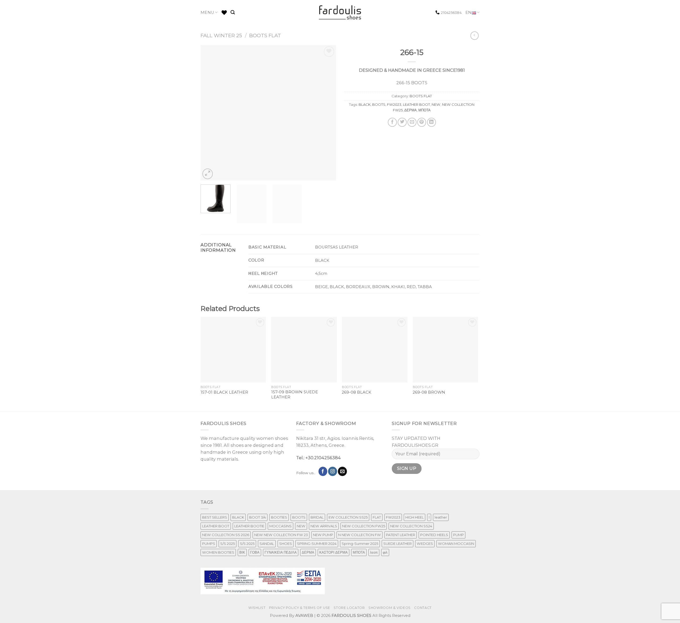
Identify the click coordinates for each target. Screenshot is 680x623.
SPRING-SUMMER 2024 (317, 543)
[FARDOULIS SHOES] (340, 12)
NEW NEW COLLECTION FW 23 (281, 535)
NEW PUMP (323, 535)
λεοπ (374, 552)
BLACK (365, 104)
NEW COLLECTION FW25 (363, 526)
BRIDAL (317, 517)
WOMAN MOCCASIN (456, 543)
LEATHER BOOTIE (249, 526)
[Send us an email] (342, 471)
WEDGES (425, 543)
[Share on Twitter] (402, 122)
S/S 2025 (227, 543)
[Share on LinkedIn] (431, 122)
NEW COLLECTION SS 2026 (225, 535)
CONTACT (422, 608)
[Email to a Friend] (411, 122)
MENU (207, 12)
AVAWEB (304, 615)
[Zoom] (207, 174)
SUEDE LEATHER (397, 543)
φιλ (385, 552)
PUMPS (208, 543)
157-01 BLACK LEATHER (224, 392)
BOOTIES (279, 517)
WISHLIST (256, 608)
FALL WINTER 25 (221, 35)
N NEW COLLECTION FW (359, 535)
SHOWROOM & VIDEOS (389, 608)
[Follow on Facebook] (323, 471)
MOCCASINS (280, 526)
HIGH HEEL (414, 517)
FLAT (377, 517)
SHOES (285, 543)
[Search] (233, 12)
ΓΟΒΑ (255, 552)
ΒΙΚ (242, 552)
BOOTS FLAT (265, 35)
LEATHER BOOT (416, 104)
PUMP (458, 535)
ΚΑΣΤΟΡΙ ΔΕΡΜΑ (333, 552)
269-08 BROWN (429, 392)
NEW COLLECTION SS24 (411, 526)
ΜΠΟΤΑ (424, 110)
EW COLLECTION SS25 (348, 517)
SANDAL (267, 543)
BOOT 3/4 (257, 517)
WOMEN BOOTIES (218, 552)
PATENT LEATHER (400, 535)
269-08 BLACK (356, 392)
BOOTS (378, 104)
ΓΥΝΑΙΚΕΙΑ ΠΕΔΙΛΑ (281, 552)
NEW (436, 104)
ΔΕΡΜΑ (410, 110)
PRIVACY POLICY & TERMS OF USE (299, 608)
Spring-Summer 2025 (360, 543)
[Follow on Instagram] (332, 471)
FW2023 (394, 104)
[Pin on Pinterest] (421, 122)
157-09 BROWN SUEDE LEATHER (294, 394)
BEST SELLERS (214, 517)
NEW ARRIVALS (324, 526)
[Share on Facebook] (392, 122)
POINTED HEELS (434, 535)
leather (441, 517)
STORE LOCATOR (349, 608)
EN (468, 12)
